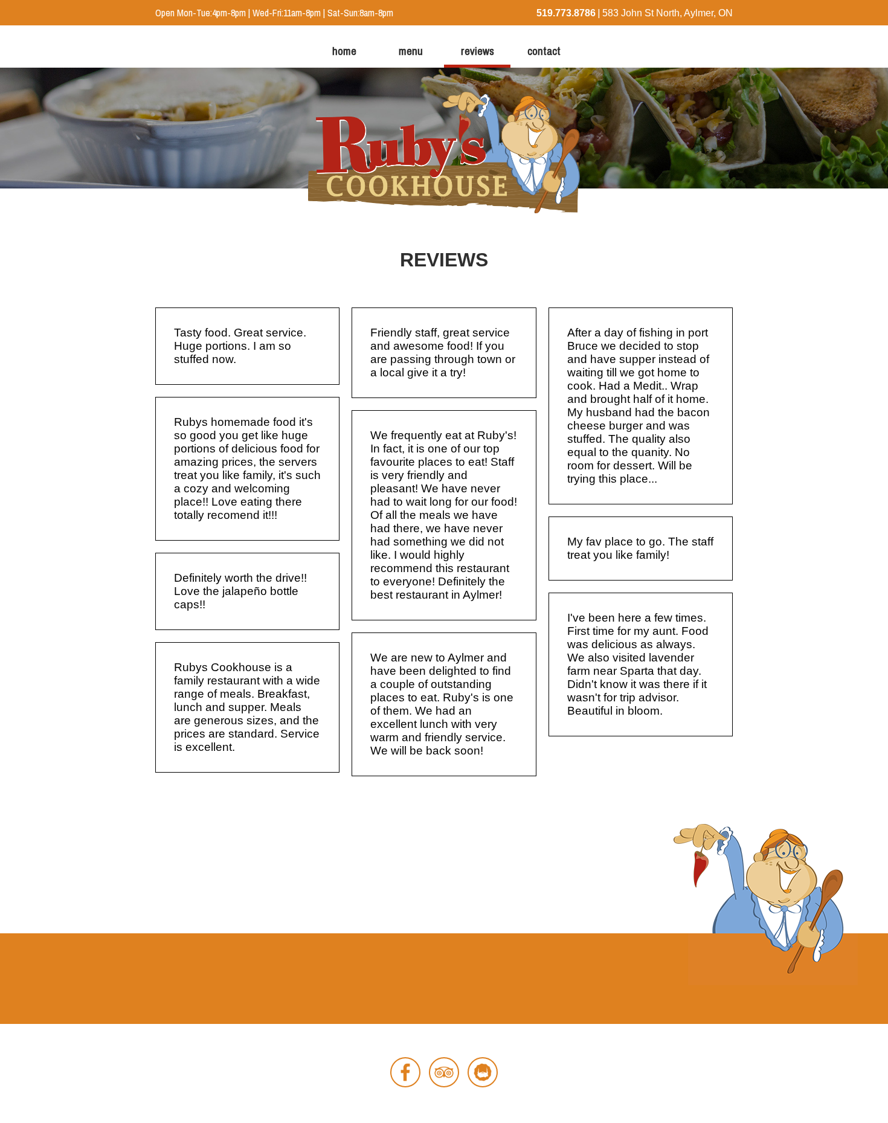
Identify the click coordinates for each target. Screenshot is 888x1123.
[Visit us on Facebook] (405, 1087)
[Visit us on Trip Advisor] (444, 1087)
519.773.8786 (566, 13)
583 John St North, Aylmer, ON (667, 13)
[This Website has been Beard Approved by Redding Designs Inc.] (483, 1087)
